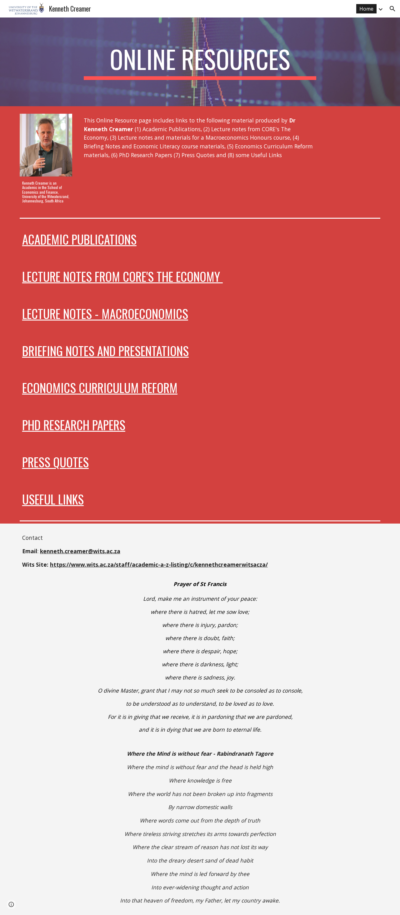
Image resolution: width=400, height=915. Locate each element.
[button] (392, 8)
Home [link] (366, 8)
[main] (200, 61)
